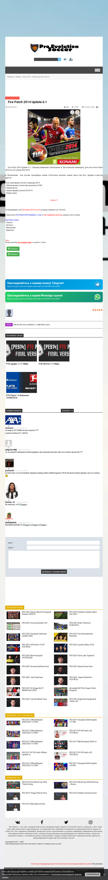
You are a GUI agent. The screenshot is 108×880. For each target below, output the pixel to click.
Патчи (16, 325)
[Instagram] (91, 823)
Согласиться (92, 874)
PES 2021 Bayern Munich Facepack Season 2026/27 (36, 613)
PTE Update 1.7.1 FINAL (17, 364)
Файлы (18, 77)
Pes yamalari (97, 864)
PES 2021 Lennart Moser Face (34, 699)
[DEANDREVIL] (9, 519)
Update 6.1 (31, 325)
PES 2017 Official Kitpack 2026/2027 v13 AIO (32, 743)
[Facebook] (42, 823)
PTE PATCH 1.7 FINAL (49, 364)
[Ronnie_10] (11, 498)
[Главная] (54, 51)
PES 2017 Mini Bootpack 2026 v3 (83, 742)
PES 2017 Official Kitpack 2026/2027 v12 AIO (32, 764)
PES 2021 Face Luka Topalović (81, 655)
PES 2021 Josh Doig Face (32, 677)
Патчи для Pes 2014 (40, 77)
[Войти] (65, 60)
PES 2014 (23, 325)
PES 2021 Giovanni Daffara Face (35, 666)
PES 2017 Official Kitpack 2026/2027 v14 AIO (32, 732)
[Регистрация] (71, 60)
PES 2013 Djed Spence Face (33, 804)
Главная (10, 77)
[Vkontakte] (17, 823)
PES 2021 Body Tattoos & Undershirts (79, 624)
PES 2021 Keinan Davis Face (81, 666)
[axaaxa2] (13, 424)
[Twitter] (66, 823)
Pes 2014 (27, 77)
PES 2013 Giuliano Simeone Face (83, 793)
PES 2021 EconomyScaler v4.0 (34, 623)
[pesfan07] (9, 467)
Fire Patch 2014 (43, 325)
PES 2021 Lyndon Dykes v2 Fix (81, 645)
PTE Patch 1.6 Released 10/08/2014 (17, 396)
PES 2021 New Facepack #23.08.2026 (32, 656)
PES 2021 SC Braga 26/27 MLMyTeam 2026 (33, 689)
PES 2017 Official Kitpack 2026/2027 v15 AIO (32, 721)
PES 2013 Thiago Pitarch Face (34, 793)
